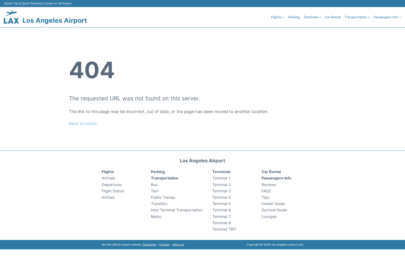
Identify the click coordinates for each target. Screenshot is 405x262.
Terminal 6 (221, 210)
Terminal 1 (221, 178)
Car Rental (333, 17)
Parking (294, 17)
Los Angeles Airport (54, 20)
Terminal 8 (221, 222)
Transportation (164, 178)
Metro (156, 216)
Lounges (269, 216)
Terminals (221, 171)
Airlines (108, 197)
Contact (164, 244)
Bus (154, 184)
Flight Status (113, 191)
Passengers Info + (387, 17)
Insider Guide (273, 203)
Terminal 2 (221, 184)
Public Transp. (163, 197)
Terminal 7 (221, 216)
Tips (265, 197)
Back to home (83, 123)
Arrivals (108, 178)
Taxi (154, 191)
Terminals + (312, 17)
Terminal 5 (221, 203)
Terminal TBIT (224, 229)
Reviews (269, 184)
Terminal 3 (221, 191)
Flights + (277, 17)
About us (178, 244)
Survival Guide (274, 210)
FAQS (266, 191)
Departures (112, 184)
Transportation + (357, 17)
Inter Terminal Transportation (176, 210)
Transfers (159, 203)
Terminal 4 (221, 197)
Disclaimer (149, 244)
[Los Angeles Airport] (11, 17)
